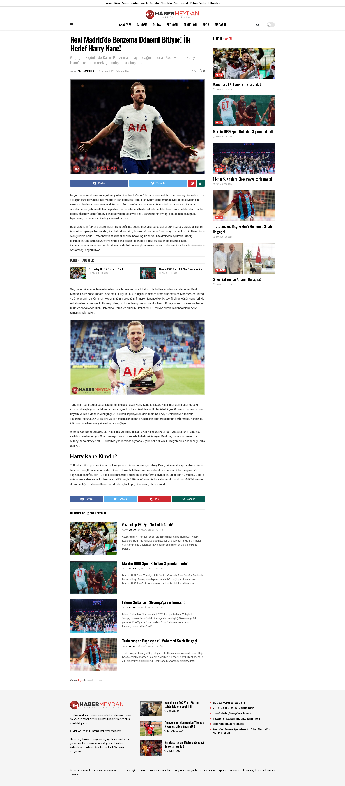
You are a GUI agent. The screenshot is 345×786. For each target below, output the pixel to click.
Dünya (117, 3)
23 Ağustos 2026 (99, 273)
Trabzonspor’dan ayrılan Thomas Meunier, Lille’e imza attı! (184, 724)
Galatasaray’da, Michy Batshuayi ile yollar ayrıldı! (184, 744)
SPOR (206, 24)
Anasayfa (108, 3)
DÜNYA (157, 24)
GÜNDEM (142, 24)
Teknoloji (184, 3)
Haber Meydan (85, 770)
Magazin (144, 3)
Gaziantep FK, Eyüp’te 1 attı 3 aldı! (106, 269)
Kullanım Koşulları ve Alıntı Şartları (103, 747)
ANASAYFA (125, 24)
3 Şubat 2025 (173, 750)
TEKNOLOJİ (190, 24)
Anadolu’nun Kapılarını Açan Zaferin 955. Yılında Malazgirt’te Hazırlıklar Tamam (241, 730)
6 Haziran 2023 (106, 71)
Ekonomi (125, 3)
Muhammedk (86, 71)
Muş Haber (154, 3)
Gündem (135, 3)
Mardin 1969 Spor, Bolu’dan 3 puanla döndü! (181, 269)
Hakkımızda (213, 3)
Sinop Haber (166, 3)
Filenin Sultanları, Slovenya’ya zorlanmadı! (153, 602)
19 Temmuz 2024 (174, 730)
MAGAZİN (220, 24)
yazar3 (132, 530)
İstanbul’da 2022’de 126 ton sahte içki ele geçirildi (181, 704)
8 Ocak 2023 (172, 711)
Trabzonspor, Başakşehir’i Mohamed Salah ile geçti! (160, 641)
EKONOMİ (172, 24)
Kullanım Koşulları (198, 3)
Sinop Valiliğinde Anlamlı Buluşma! (237, 279)
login (81, 680)
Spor (176, 3)
